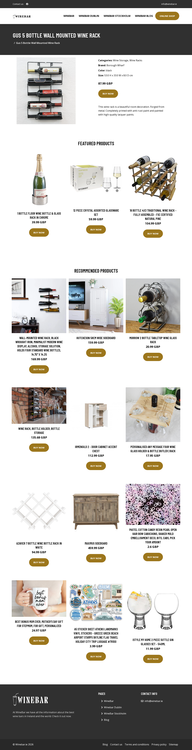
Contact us (116, 744)
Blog (106, 719)
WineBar (68, 16)
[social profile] (27, 4)
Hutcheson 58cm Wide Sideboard (96, 338)
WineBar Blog (144, 16)
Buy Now (108, 93)
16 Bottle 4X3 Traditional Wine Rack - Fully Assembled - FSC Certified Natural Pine (153, 214)
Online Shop (167, 15)
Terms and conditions (137, 744)
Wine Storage (120, 60)
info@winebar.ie (169, 4)
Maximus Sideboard (96, 543)
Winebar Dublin (89, 16)
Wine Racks (135, 60)
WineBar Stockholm (117, 16)
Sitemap (173, 744)
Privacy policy (159, 744)
